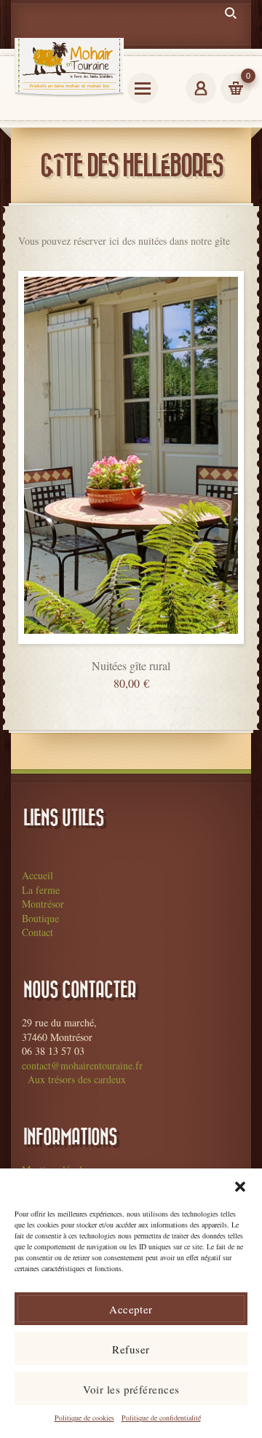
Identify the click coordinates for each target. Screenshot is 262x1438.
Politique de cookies (84, 1418)
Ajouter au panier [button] (131, 656)
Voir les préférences (131, 1389)
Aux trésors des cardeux (77, 1079)
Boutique (40, 918)
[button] (240, 1186)
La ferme (41, 890)
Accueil (37, 875)
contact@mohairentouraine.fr (82, 1065)
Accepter (131, 1309)
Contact (37, 932)
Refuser (130, 1349)
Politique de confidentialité (161, 1418)
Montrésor (43, 904)
